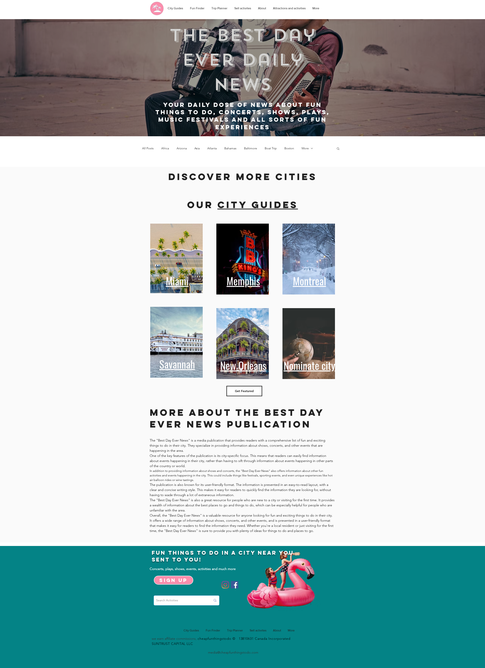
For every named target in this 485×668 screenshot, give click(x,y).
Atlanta (212, 148)
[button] (338, 149)
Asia (197, 148)
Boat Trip (271, 148)
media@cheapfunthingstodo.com (233, 652)
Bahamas (230, 148)
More (305, 148)
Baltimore (250, 148)
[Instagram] (225, 584)
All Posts (148, 148)
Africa (165, 148)
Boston (289, 148)
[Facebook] (234, 584)
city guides (257, 205)
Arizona (182, 148)
